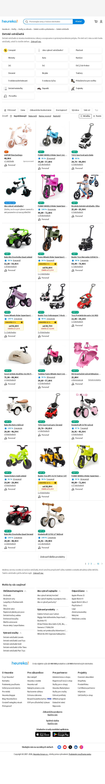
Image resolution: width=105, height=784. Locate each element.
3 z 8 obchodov (44, 332)
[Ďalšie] (102, 563)
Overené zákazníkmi (86, 677)
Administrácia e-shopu (61, 677)
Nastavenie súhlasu (35, 691)
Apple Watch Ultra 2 (79, 602)
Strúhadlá (7, 595)
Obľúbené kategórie (13, 591)
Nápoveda (56, 706)
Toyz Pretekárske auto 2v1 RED (84, 315)
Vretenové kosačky (10, 619)
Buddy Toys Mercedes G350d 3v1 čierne (86, 257)
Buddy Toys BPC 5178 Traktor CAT (52, 476)
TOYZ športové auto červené (50, 425)
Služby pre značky (59, 691)
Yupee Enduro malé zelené (15, 476)
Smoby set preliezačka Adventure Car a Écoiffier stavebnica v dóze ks (52, 630)
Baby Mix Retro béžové (13, 425)
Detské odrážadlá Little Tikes (15, 647)
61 (98, 563)
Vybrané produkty (46, 609)
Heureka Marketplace (61, 688)
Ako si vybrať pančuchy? (46, 602)
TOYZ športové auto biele (82, 155)
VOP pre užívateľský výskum (38, 702)
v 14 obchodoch (44, 215)
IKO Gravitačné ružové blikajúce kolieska (86, 374)
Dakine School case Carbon (48, 614)
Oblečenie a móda (79, 619)
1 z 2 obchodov (44, 274)
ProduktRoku (83, 684)
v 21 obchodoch (44, 164)
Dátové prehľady (59, 695)
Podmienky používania (11, 684)
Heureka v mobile (34, 681)
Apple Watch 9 (77, 599)
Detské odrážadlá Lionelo (13, 637)
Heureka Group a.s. (40, 754)
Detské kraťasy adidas (12, 615)
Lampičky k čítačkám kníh (13, 602)
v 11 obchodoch (44, 544)
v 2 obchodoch (43, 431)
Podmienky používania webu (80, 754)
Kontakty (5, 681)
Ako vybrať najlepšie (47, 591)
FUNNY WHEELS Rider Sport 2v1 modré (52, 155)
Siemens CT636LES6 (45, 627)
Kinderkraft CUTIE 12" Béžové (50, 534)
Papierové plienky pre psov (13, 612)
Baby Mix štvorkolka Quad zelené (18, 257)
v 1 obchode (9, 161)
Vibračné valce (9, 609)
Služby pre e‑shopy (60, 684)
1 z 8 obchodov (44, 493)
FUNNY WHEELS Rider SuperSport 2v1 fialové (52, 206)
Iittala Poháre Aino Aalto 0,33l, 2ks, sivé (52, 624)
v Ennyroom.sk (77, 380)
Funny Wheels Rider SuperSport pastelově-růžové (19, 315)
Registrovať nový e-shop (62, 681)
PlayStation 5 (77, 605)
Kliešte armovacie (10, 622)
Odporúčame (78, 591)
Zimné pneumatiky (79, 612)
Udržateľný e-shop (85, 695)
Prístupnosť (7, 706)
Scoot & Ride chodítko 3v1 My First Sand (19, 374)
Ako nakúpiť (32, 677)
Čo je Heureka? (8, 677)
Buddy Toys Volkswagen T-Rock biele (52, 315)
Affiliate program (59, 699)
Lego (74, 609)
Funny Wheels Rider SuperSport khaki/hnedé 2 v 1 (52, 257)
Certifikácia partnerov (86, 688)
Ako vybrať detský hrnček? (48, 595)
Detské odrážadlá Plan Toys (14, 651)
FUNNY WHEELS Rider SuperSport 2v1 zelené (86, 476)
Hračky (14, 29)
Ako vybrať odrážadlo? (14, 206)
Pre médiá (6, 691)
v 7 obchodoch (77, 266)
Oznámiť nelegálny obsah (12, 702)
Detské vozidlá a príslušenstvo (44, 29)
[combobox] (48, 21)
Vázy (5, 605)
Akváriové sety (9, 599)
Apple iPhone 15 (78, 595)
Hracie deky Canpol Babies (13, 625)
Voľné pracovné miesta (11, 688)
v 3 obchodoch (77, 164)
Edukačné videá (58, 702)
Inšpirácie (81, 691)
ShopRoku (82, 681)
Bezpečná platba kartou (36, 699)
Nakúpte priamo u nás (36, 688)
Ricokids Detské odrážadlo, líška (85, 206)
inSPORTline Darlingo (13, 155)
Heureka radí (32, 684)
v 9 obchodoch (10, 434)
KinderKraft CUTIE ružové (82, 425)
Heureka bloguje (8, 695)
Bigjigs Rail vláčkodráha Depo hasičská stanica (52, 617)
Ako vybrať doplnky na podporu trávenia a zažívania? (52, 599)
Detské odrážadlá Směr (12, 644)
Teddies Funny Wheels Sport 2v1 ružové (52, 374)
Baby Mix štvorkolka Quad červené (18, 534)
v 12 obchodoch (44, 383)
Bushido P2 (41, 621)
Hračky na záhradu (25, 29)
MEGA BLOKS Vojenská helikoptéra (51, 634)
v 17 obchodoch (77, 485)
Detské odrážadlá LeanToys (14, 640)
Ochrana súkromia (34, 695)
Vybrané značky (10, 632)
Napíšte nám (52, 715)
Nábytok (75, 615)
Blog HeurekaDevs (9, 699)
